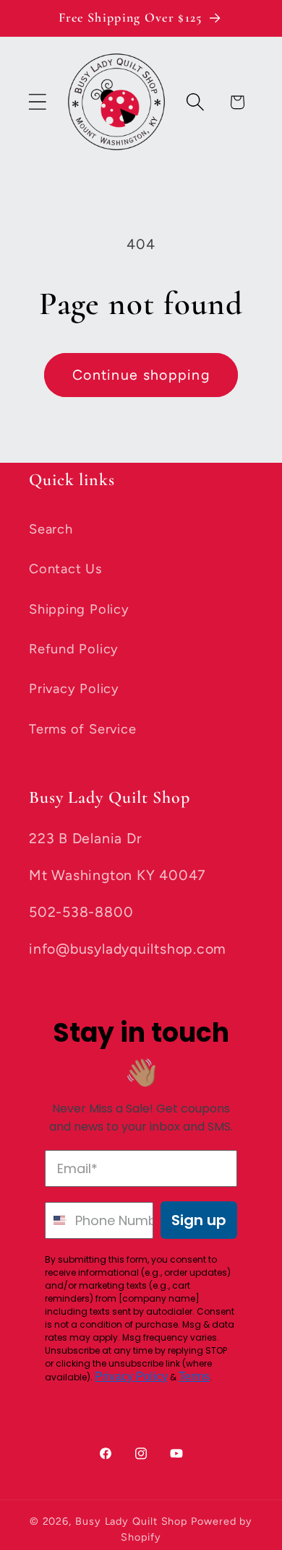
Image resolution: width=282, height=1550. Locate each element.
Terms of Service (82, 729)
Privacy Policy (74, 689)
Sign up (198, 1220)
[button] (37, 102)
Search (51, 529)
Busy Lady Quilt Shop (133, 1521)
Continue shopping (141, 374)
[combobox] (57, 1220)
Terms (194, 1376)
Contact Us (65, 569)
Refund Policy (74, 649)
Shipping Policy (79, 609)
